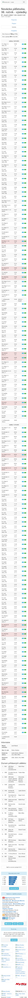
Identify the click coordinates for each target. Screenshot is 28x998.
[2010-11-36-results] (25, 201)
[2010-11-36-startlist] (23, 201)
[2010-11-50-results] (25, 263)
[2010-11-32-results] (25, 183)
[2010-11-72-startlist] (23, 366)
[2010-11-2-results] (25, 48)
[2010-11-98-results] (25, 490)
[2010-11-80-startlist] (23, 402)
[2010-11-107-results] (25, 530)
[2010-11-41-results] (25, 223)
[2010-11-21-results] (25, 133)
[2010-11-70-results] (25, 357)
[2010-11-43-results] (25, 232)
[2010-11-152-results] (25, 732)
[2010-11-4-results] (25, 57)
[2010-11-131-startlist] (23, 638)
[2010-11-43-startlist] (23, 232)
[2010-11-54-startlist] (23, 281)
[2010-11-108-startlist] (23, 535)
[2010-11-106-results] (25, 526)
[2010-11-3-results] (25, 53)
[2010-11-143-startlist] (23, 692)
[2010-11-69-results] (25, 353)
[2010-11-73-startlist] (23, 371)
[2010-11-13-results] (25, 97)
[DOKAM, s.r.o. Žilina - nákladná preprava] (7, 960)
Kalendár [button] (9, 923)
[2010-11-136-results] (25, 660)
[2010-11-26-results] (25, 156)
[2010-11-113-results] (25, 557)
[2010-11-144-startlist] (23, 696)
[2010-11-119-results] (25, 584)
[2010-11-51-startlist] (23, 268)
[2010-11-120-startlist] (23, 589)
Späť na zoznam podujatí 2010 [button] (14, 867)
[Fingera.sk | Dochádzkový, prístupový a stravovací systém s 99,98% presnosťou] (21, 970)
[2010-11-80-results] (25, 402)
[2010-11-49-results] (25, 259)
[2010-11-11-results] (25, 89)
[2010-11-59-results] (25, 308)
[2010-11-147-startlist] (23, 710)
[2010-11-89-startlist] (23, 450)
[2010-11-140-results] (25, 678)
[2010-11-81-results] (25, 407)
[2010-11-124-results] (25, 607)
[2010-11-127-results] (25, 620)
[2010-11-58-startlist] (23, 304)
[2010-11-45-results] (25, 241)
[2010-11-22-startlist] (23, 138)
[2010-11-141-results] (25, 683)
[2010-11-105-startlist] (23, 521)
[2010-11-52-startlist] (23, 272)
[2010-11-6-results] (25, 66)
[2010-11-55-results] (25, 286)
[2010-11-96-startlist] (23, 481)
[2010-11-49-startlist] (23, 259)
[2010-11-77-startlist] (23, 389)
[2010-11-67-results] (25, 344)
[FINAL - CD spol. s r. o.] (21, 976)
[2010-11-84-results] (25, 427)
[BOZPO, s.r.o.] (19, 964)
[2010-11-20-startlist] (23, 129)
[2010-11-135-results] (25, 656)
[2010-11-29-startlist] (23, 169)
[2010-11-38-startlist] (23, 209)
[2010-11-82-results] (25, 411)
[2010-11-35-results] (25, 196)
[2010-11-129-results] (25, 629)
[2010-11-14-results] (25, 102)
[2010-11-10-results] (25, 84)
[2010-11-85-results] (25, 432)
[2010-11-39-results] (25, 214)
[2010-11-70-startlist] (23, 357)
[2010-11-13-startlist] (23, 97)
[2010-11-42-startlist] (23, 227)
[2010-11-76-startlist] (23, 384)
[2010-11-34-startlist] (23, 192)
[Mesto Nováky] (19, 945)
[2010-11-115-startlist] (23, 566)
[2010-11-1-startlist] (23, 44)
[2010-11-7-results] (25, 71)
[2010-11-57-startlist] (23, 295)
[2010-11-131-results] (25, 638)
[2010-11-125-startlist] (23, 611)
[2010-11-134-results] (25, 651)
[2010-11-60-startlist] (23, 312)
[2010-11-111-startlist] (23, 548)
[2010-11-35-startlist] (23, 196)
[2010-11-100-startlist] (23, 499)
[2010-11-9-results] (25, 80)
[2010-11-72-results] (25, 366)
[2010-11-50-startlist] (23, 263)
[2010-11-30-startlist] (23, 174)
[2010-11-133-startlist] (23, 647)
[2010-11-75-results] (25, 380)
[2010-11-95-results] (25, 477)
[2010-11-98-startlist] (23, 490)
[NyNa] (21, 984)
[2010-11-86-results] (25, 436)
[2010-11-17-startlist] (23, 115)
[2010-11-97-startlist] (23, 486)
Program (14, 23)
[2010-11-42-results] (25, 227)
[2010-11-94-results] (25, 472)
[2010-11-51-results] (25, 268)
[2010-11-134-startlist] (23, 651)
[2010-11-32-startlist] (23, 183)
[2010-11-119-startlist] (23, 584)
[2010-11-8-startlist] (23, 75)
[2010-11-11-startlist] (23, 89)
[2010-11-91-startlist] (23, 459)
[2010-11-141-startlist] (23, 683)
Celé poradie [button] (13, 888)
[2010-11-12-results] (25, 93)
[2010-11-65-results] (25, 335)
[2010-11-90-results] (25, 454)
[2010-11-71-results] (25, 362)
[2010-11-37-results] (25, 205)
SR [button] (14, 923)
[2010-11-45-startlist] (23, 241)
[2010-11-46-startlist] (23, 245)
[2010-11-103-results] (25, 512)
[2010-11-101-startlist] (23, 504)
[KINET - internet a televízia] (7, 994)
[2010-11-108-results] (25, 535)
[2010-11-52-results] (25, 272)
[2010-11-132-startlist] (23, 642)
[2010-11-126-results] (25, 616)
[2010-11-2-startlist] (23, 48)
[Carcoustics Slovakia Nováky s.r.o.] (21, 959)
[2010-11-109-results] (25, 539)
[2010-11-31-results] (25, 178)
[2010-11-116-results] (25, 571)
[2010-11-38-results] (25, 209)
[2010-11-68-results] (25, 348)
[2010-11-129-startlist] (23, 629)
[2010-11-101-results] (25, 504)
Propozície (14, 20)
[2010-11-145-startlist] (23, 701)
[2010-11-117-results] (25, 575)
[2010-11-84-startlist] (23, 427)
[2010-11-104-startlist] (23, 517)
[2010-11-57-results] (25, 295)
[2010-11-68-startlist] (23, 348)
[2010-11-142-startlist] (23, 687)
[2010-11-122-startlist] (23, 598)
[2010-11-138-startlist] (23, 669)
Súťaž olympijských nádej (9, 911)
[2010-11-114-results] (25, 562)
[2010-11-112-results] (25, 553)
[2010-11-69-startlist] (23, 353)
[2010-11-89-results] (25, 450)
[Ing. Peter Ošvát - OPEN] (21, 994)
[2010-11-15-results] (25, 106)
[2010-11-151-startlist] (23, 728)
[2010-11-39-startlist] (23, 214)
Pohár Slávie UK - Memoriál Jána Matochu (13, 900)
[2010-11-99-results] (25, 495)
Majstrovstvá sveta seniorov (12, 897)
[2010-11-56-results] (25, 290)
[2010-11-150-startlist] (23, 723)
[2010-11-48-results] (25, 254)
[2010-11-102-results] (25, 508)
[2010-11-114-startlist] (23, 562)
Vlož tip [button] (13, 940)
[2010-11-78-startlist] (23, 393)
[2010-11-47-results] (25, 250)
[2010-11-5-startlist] (23, 62)
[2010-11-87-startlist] (23, 441)
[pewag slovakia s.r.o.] (7, 976)
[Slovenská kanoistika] (7, 945)
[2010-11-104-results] (25, 517)
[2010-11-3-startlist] (23, 53)
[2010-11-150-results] (25, 723)
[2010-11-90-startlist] (23, 454)
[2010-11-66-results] (25, 339)
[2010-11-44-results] (25, 236)
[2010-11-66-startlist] (23, 339)
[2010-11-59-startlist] (23, 308)
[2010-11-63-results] (25, 326)
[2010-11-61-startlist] (23, 317)
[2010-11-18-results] (25, 120)
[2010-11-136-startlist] (23, 660)
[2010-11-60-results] (25, 312)
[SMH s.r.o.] (18, 956)
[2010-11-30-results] (25, 174)
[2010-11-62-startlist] (23, 321)
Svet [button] (20, 923)
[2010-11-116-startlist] (23, 571)
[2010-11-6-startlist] (23, 66)
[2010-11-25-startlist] (23, 151)
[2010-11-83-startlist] (23, 416)
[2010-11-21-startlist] (23, 133)
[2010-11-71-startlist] (23, 362)
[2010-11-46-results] (25, 245)
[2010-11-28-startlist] (23, 165)
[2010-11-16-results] (25, 111)
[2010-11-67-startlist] (23, 344)
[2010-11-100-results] (25, 499)
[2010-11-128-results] (25, 624)
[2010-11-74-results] (25, 375)
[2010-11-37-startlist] (23, 205)
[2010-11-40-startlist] (23, 218)
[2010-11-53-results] (25, 277)
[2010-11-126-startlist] (23, 616)
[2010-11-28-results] (25, 165)
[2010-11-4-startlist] (23, 57)
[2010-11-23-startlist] (23, 142)
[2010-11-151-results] (25, 728)
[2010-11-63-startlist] (23, 326)
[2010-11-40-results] (25, 218)
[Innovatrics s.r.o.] (6, 967)
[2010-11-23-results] (25, 142)
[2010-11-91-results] (25, 459)
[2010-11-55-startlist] (23, 286)
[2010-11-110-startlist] (23, 544)
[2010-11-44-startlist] (23, 236)
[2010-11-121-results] (25, 593)
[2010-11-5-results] (25, 62)
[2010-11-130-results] (25, 633)
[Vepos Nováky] (5, 991)
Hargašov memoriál (7, 908)
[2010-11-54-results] (25, 281)
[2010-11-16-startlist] (23, 111)
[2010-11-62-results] (25, 321)
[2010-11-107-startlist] (23, 530)
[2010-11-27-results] (25, 160)
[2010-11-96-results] (25, 481)
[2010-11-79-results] (25, 398)
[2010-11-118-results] (25, 580)
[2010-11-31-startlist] (23, 178)
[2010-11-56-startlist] (23, 290)
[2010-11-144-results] (25, 696)
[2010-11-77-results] (25, 389)
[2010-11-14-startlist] (23, 102)
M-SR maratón (11, 918)
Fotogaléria (14, 30)
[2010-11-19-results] (25, 124)
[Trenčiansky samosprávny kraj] (7, 954)
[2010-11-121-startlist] (23, 593)
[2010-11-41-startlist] (23, 223)
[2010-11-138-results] (25, 669)
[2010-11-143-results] (25, 692)
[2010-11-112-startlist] (23, 553)
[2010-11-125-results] (25, 611)
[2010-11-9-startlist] (23, 80)
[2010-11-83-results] (25, 416)
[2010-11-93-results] (25, 468)
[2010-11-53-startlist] (23, 277)
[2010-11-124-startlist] (23, 607)
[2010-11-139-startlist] (23, 674)
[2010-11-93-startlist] (23, 468)
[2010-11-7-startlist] (23, 71)
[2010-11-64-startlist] (23, 330)
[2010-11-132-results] (25, 642)
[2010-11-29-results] (25, 169)
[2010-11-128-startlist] (23, 624)
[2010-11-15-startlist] (23, 106)
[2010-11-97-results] (25, 486)
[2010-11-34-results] (25, 192)
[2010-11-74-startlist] (23, 375)
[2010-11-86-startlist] (23, 436)
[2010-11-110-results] (25, 544)
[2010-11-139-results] (25, 674)
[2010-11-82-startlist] (23, 411)
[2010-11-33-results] (25, 187)
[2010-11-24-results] (25, 147)
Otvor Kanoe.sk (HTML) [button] (10, 34)
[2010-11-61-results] (25, 317)
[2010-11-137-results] (25, 665)
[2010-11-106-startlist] (23, 526)
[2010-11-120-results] (25, 589)
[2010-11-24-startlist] (23, 147)
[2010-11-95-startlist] (23, 477)
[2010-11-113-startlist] (23, 557)
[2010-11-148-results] (25, 714)
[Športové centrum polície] (21, 950)
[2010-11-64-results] (25, 330)
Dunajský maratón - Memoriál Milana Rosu (13, 904)
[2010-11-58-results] (25, 304)
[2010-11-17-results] (25, 115)
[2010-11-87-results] (25, 441)
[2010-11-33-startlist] (23, 187)
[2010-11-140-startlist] (23, 678)
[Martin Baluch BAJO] (7, 950)
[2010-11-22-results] (25, 138)
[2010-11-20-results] (25, 129)
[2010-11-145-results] (25, 701)
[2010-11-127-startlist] (23, 620)
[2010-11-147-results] (25, 710)
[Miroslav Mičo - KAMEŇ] (7, 980)
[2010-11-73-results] (25, 371)
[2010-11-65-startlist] (23, 335)
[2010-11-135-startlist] (23, 656)
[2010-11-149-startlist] (23, 719)
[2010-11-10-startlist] (23, 84)
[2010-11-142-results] (25, 687)
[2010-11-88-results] (25, 445)
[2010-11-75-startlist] (23, 380)
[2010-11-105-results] (25, 521)
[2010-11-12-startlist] (23, 93)
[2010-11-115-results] (25, 566)
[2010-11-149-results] (25, 719)
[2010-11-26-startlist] (23, 156)
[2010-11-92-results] (25, 463)
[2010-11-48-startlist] (23, 254)
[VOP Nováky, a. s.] (20, 953)
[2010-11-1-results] (25, 44)
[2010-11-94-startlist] (23, 472)
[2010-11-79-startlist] (23, 398)
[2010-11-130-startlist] (23, 633)
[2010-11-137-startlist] (23, 665)
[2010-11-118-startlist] (23, 580)
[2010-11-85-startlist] (23, 432)
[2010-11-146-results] (25, 705)
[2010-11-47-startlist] (23, 250)
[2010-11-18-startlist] (23, 120)
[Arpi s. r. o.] (4, 964)
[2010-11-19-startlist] (23, 124)
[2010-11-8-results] (25, 75)
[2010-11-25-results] (25, 151)
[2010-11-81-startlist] (23, 407)
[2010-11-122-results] (25, 598)
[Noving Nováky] (20, 962)
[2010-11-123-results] (25, 602)
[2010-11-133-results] (25, 647)
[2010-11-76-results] (25, 384)
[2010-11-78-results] (25, 393)
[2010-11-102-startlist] (23, 508)
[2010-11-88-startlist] (23, 445)
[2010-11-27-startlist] (23, 160)
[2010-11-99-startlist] (23, 495)
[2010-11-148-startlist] (23, 714)
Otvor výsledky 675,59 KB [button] (9, 36)
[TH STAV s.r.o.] (19, 947)
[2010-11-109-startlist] (23, 539)
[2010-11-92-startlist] (23, 463)
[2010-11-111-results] (25, 548)
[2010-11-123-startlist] (23, 602)
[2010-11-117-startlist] (23, 575)
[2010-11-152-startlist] (23, 732)
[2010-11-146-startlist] (23, 705)
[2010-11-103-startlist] (23, 512)
